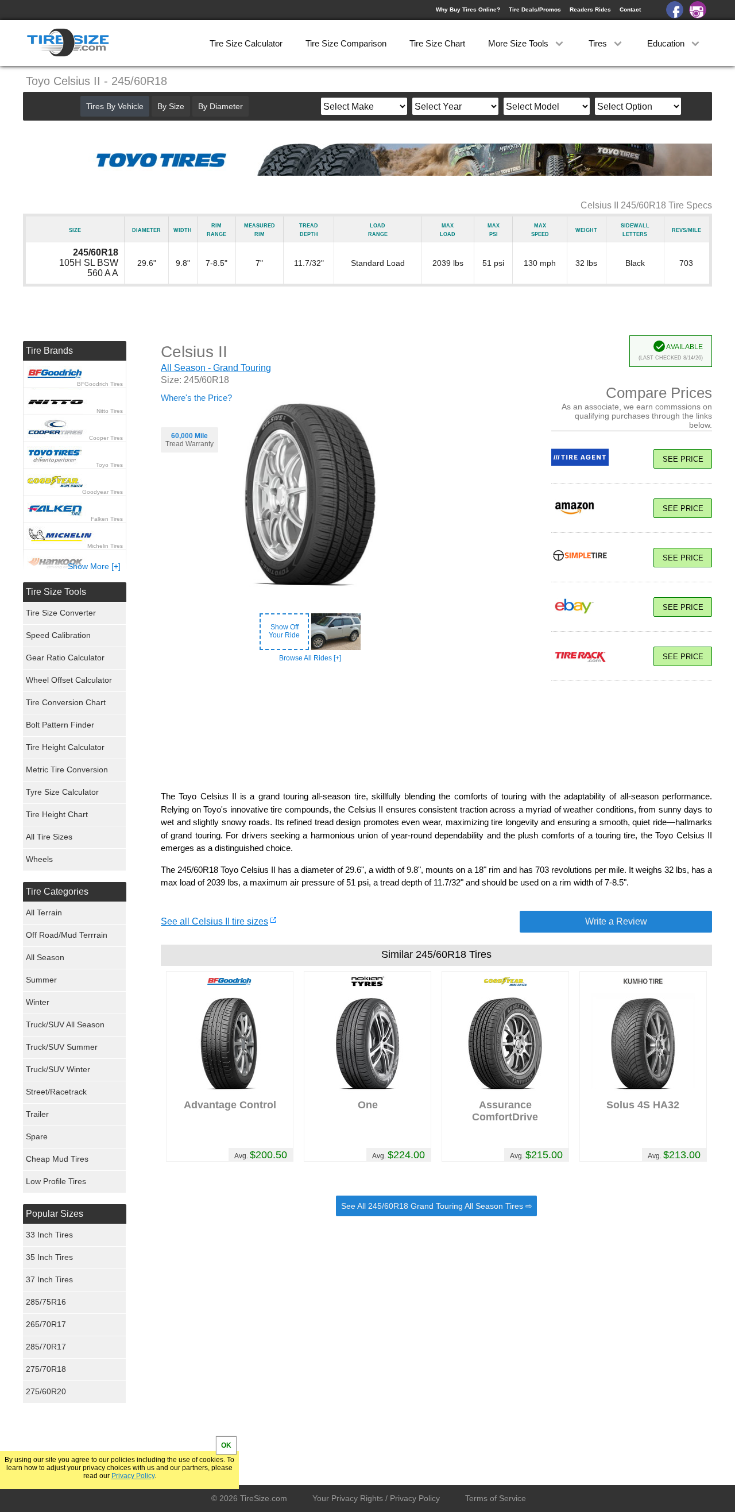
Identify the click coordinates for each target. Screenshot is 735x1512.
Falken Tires (107, 519)
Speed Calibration (58, 635)
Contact (630, 9)
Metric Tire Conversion (67, 769)
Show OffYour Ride (284, 631)
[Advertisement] (436, 735)
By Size (170, 106)
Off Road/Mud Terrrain (66, 934)
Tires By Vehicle (115, 106)
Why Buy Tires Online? (468, 9)
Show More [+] (94, 566)
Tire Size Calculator (246, 43)
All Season (45, 957)
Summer (41, 979)
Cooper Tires (106, 438)
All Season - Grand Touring (216, 368)
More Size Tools (519, 43)
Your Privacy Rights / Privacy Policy (376, 1498)
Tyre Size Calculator (62, 791)
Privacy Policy (132, 1476)
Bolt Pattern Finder (60, 724)
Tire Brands (49, 350)
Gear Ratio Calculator (65, 657)
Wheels (39, 859)
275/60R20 (46, 1391)
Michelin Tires (105, 546)
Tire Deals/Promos (535, 9)
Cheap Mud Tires (57, 1158)
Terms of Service (495, 1498)
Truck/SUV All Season (65, 1024)
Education (667, 43)
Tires (599, 43)
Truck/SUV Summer (62, 1046)
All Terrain (44, 912)
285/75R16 (46, 1301)
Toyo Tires (109, 465)
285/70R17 (46, 1346)
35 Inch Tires (49, 1257)
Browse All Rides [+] (310, 658)
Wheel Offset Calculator (69, 680)
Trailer (37, 1114)
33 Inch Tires (49, 1234)
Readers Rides (590, 9)
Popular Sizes (54, 1214)
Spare (37, 1136)
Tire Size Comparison (345, 43)
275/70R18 (46, 1369)
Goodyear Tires (102, 492)
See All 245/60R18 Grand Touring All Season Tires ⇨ (436, 1206)
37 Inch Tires (49, 1279)
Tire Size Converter (61, 612)
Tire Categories (57, 891)
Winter (37, 1002)
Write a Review (616, 921)
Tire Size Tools (56, 592)
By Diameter (220, 106)
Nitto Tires (109, 411)
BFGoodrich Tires (100, 384)
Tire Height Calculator (65, 747)
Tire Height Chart (57, 814)
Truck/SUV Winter (58, 1069)
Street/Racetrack (56, 1091)
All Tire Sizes (49, 836)
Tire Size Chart (437, 43)
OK (226, 1445)
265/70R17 (46, 1324)
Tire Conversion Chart (66, 702)
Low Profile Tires (56, 1181)
